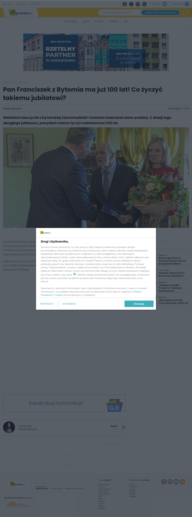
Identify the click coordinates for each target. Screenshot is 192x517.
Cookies (59, 295)
